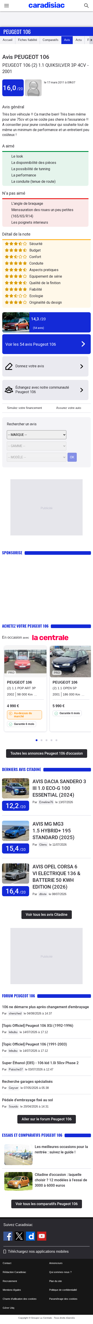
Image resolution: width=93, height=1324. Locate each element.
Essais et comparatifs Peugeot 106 (32, 1135)
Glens (43, 844)
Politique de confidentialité (63, 1289)
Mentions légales (12, 1289)
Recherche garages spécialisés (27, 1081)
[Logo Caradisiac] (47, 9)
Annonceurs (56, 1263)
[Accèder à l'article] (18, 1154)
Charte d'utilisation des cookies (20, 1298)
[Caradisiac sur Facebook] (8, 1237)
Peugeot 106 (17, 31)
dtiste (42, 894)
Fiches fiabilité (27, 40)
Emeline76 (46, 802)
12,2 (16, 806)
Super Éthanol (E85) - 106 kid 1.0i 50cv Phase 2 (40, 1063)
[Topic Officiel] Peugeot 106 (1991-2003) (34, 1044)
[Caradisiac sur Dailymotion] (31, 1237)
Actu (79, 40)
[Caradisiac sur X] (20, 1237)
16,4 (16, 891)
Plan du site (55, 1281)
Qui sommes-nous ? (60, 1272)
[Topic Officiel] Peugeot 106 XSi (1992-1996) (37, 1025)
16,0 (13, 88)
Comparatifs (50, 40)
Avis (67, 40)
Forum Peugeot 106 (18, 996)
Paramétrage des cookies (63, 1298)
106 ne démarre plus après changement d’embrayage (45, 1007)
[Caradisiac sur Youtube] (41, 1237)
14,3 (38, 319)
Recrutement (10, 1281)
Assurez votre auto (68, 408)
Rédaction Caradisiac (14, 1272)
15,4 (16, 848)
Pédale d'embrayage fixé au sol (27, 1100)
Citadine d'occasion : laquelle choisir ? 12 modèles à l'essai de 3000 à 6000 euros (61, 1180)
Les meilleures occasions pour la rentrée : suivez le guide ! (61, 1149)
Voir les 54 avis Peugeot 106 (30, 344)
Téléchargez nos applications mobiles (38, 1251)
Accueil (7, 40)
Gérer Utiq (8, 1307)
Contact (7, 1263)
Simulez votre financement (24, 408)
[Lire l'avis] (15, 798)
